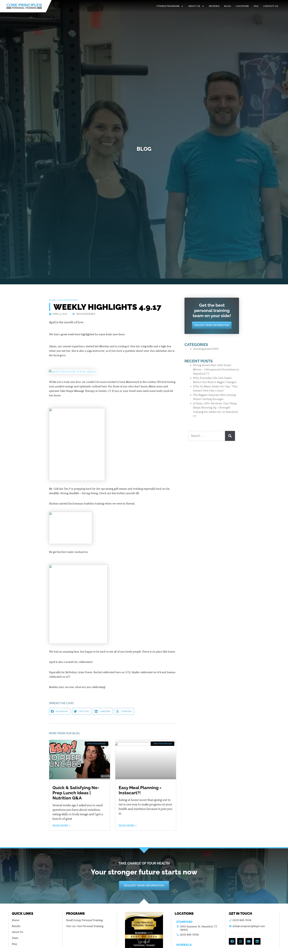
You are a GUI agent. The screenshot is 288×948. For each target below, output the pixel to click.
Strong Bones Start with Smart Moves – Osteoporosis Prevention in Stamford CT (216, 369)
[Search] (230, 436)
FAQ (256, 6)
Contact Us (270, 6)
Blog (227, 6)
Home (52, 300)
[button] (59, 711)
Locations (242, 6)
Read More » (61, 825)
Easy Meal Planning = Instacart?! (140, 790)
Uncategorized (68, 300)
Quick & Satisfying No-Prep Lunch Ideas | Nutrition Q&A (75, 792)
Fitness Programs (168, 6)
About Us (194, 6)
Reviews (214, 6)
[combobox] (206, 436)
